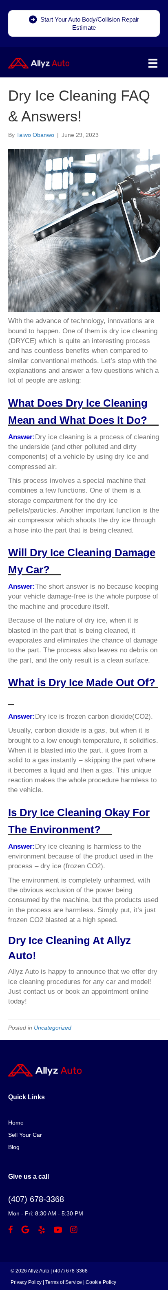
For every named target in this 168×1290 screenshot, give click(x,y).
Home (16, 1122)
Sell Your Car (25, 1135)
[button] (84, 23)
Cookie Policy (101, 1282)
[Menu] (153, 63)
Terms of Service (63, 1282)
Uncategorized (52, 1027)
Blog (14, 1147)
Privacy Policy (26, 1282)
